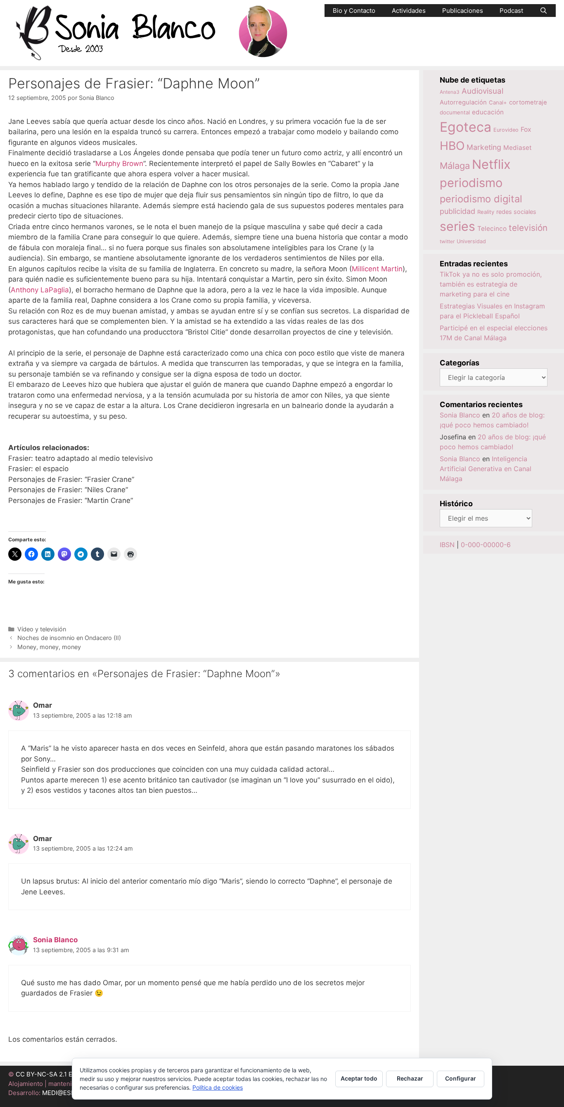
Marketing (484, 147)
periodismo (471, 182)
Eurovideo (506, 130)
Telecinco (492, 228)
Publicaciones (462, 10)
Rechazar (410, 1078)
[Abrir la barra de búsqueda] (543, 10)
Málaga (455, 165)
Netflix (491, 164)
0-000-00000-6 (486, 544)
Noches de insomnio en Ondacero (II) (69, 637)
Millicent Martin (377, 269)
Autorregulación (463, 102)
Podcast (511, 10)
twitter (447, 241)
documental (455, 112)
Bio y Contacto (354, 10)
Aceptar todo (359, 1078)
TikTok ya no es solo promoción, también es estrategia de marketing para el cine (491, 284)
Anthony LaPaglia (40, 290)
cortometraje (528, 102)
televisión (528, 228)
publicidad (457, 211)
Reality (485, 212)
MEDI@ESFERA (64, 1093)
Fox (526, 129)
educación (488, 112)
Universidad (471, 241)
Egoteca (465, 127)
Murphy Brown (119, 163)
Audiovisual (482, 91)
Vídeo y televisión (41, 629)
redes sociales (516, 211)
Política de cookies (217, 1087)
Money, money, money (49, 646)
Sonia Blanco (55, 940)
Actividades (409, 10)
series (457, 226)
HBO (452, 146)
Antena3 (450, 92)
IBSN (447, 544)
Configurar (460, 1078)
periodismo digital (481, 199)
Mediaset (517, 148)
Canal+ (498, 102)
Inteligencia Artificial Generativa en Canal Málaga (485, 469)
